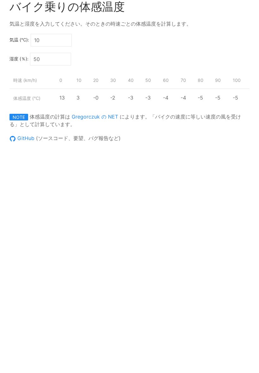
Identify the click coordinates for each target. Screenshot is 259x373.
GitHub (25, 138)
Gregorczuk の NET (95, 116)
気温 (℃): (19, 39)
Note (19, 117)
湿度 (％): (18, 58)
